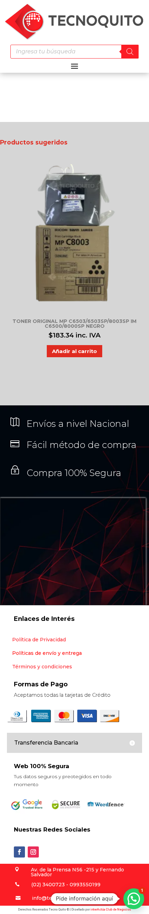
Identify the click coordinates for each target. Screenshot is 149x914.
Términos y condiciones (42, 666)
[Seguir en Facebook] (19, 852)
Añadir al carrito (74, 351)
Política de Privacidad (39, 639)
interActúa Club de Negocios (110, 909)
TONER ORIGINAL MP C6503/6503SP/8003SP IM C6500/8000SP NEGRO (74, 323)
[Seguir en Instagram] (33, 852)
